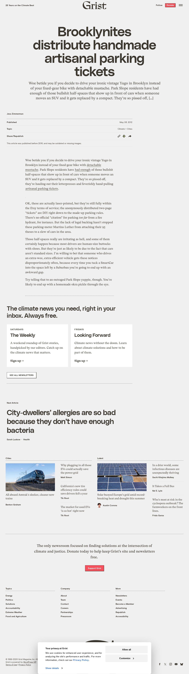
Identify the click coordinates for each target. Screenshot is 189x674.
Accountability (13, 608)
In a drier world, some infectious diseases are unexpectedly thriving (165, 469)
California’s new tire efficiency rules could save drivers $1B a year (74, 490)
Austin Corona (110, 505)
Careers (64, 608)
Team (63, 599)
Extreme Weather (14, 612)
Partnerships (67, 612)
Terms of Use (11, 665)
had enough (83, 169)
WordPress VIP (29, 662)
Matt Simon (66, 477)
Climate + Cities (125, 129)
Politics (9, 599)
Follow (159, 5)
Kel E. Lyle (157, 490)
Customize (124, 658)
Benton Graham (13, 504)
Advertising (121, 608)
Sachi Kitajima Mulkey (163, 477)
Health (26, 439)
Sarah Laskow (13, 439)
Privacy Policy (25, 665)
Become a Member (125, 604)
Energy (9, 595)
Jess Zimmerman (15, 113)
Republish (120, 612)
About (64, 595)
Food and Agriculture (16, 616)
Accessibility (122, 616)
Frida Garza (158, 515)
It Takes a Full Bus (163, 486)
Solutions (10, 604)
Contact (65, 604)
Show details (52, 668)
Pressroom (66, 616)
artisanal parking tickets (41, 188)
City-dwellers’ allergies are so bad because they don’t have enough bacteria (61, 421)
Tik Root (65, 498)
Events (119, 599)
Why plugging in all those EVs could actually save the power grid (76, 469)
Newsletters (121, 595)
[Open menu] (180, 5)
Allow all (126, 649)
